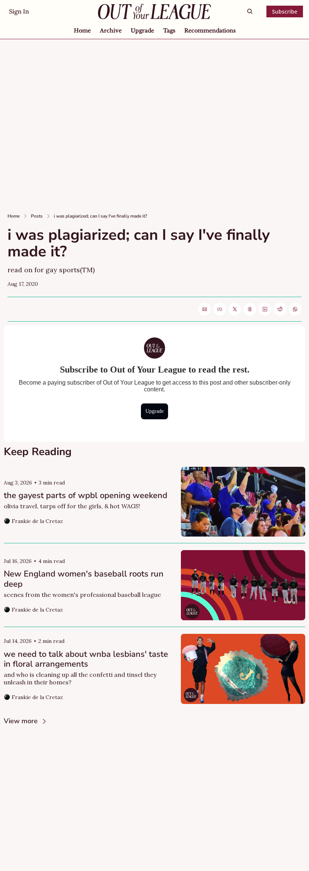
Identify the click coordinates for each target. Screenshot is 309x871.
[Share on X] (234, 309)
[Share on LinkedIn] (265, 309)
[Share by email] (204, 309)
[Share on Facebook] (219, 309)
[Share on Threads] (249, 309)
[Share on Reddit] (280, 309)
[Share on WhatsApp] (295, 309)
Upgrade (154, 411)
